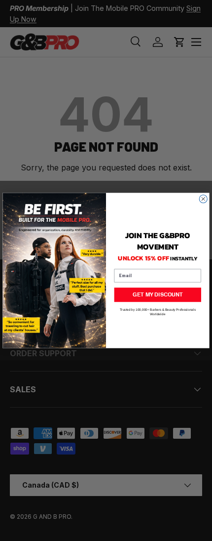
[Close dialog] (203, 199)
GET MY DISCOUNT (157, 294)
